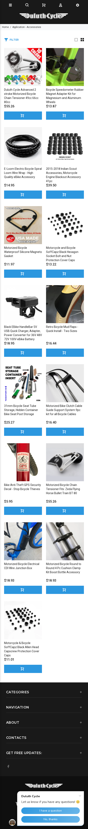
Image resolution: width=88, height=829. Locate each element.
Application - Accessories (26, 27)
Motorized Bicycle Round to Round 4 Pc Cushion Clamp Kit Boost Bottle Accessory (63, 568)
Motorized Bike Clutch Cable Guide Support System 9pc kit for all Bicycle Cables (64, 410)
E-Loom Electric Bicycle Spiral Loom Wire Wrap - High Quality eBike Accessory (23, 173)
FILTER (14, 39)
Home (5, 27)
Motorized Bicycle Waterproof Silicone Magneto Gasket (23, 252)
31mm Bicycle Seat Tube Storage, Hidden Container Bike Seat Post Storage (21, 410)
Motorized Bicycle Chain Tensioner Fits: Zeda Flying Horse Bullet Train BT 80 (63, 489)
